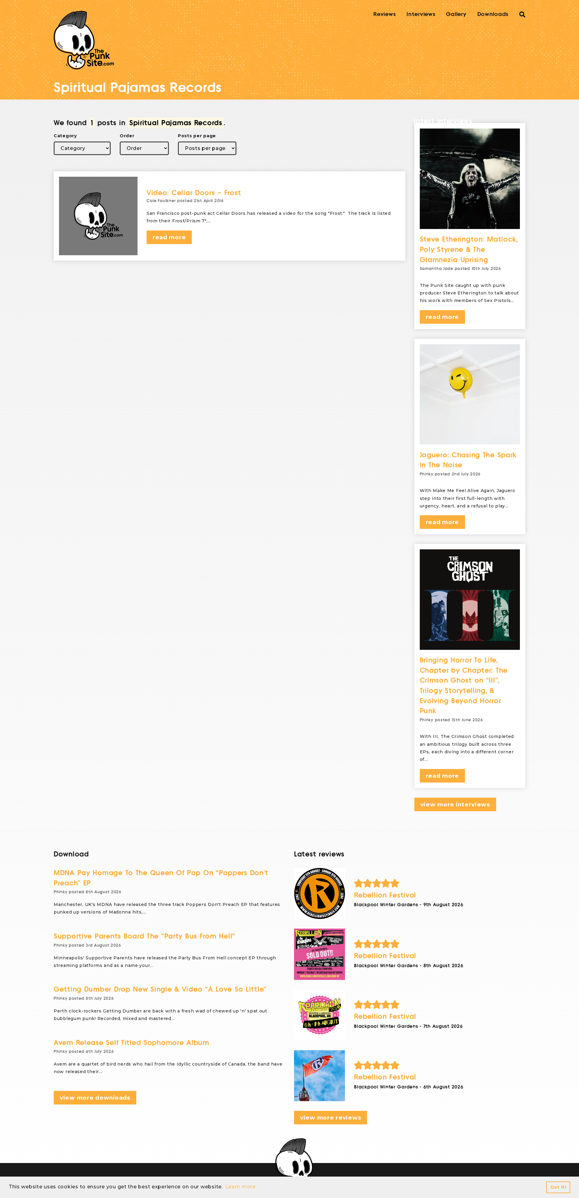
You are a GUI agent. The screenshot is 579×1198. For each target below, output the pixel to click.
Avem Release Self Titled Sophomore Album (131, 1043)
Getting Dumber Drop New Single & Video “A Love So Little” (160, 989)
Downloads (492, 14)
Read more (169, 237)
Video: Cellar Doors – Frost (194, 193)
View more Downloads (95, 1097)
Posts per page (197, 135)
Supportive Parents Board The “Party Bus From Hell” (144, 936)
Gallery (456, 14)
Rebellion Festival (385, 895)
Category (65, 135)
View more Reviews (330, 1117)
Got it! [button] (558, 1187)
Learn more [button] (240, 1187)
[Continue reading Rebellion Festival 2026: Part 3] (319, 954)
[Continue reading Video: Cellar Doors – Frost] (98, 216)
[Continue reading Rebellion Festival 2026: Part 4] (319, 893)
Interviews (421, 14)
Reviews (384, 14)
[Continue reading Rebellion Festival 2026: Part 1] (319, 1075)
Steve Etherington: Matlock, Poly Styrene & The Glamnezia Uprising (469, 249)
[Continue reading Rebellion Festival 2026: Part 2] (319, 1015)
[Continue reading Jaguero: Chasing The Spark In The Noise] (470, 394)
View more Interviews (455, 804)
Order (127, 135)
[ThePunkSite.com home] (84, 40)
